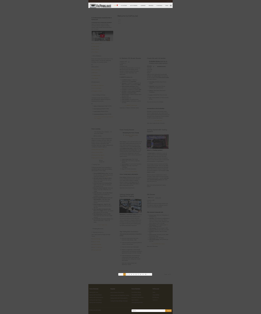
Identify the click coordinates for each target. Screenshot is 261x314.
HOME (115, 5)
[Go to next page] (148, 274)
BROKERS (151, 5)
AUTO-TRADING (133, 5)
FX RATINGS (159, 5)
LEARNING (143, 5)
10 (145, 274)
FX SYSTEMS (124, 5)
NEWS (166, 5)
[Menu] (171, 5)
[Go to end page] (151, 274)
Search (169, 310)
